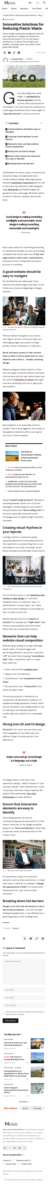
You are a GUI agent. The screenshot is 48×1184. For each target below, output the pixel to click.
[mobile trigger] (43, 3)
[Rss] (24, 1148)
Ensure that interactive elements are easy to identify (22, 157)
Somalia (18, 1068)
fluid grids (13, 189)
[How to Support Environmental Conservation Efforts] (37, 1088)
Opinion (16, 928)
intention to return (24, 379)
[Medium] (19, 1148)
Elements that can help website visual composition (22, 145)
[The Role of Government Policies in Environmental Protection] (12, 456)
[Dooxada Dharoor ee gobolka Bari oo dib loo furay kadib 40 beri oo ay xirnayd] (37, 1072)
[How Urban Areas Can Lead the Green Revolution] (37, 1043)
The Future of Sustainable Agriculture (14, 1058)
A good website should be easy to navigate (23, 130)
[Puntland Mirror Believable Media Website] (10, 2)
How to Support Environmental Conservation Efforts (16, 1090)
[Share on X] (4, 52)
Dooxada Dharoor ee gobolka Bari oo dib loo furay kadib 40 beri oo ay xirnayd (16, 1073)
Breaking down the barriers (21, 163)
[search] (25, 3)
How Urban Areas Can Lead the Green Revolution (15, 1043)
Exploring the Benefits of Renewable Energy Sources (20, 475)
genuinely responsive (23, 182)
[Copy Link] (14, 52)
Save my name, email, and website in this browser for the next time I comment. (25, 1013)
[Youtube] (15, 1148)
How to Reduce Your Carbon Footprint (24, 491)
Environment (9, 19)
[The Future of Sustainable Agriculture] (37, 1057)
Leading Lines (30, 669)
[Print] (19, 52)
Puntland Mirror (17, 59)
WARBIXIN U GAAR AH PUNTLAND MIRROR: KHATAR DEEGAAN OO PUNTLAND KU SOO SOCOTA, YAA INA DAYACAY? (23, 484)
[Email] (9, 52)
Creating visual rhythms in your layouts (21, 138)
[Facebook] (5, 1148)
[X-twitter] (10, 1148)
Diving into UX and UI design (21, 151)
